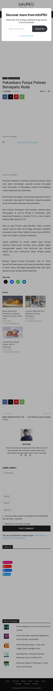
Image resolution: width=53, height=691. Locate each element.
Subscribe (39, 29)
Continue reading (26, 36)
